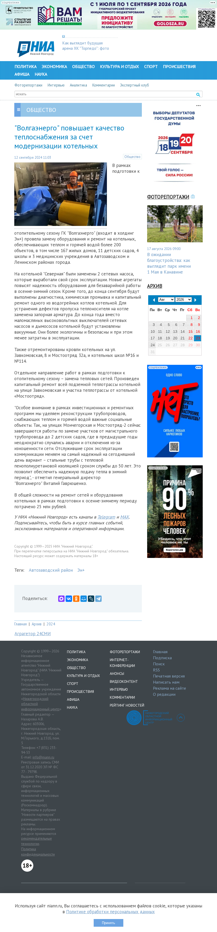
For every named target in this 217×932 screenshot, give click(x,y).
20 (175, 338)
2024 (51, 623)
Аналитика (78, 85)
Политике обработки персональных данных (110, 912)
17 (153, 338)
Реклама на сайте (169, 688)
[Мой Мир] (83, 598)
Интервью (56, 85)
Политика (26, 66)
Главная (20, 623)
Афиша (22, 74)
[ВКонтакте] (69, 598)
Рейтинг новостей (127, 705)
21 (182, 338)
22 (190, 338)
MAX (124, 517)
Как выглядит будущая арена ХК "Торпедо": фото (85, 45)
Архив (37, 623)
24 (153, 345)
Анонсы (117, 673)
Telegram (106, 517)
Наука (41, 74)
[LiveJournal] (91, 598)
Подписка (162, 657)
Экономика (54, 66)
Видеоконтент (124, 681)
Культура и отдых (119, 66)
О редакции (164, 694)
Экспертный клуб (134, 85)
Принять (108, 923)
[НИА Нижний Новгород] (35, 55)
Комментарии (103, 85)
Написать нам (166, 682)
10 (153, 331)
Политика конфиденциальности (38, 852)
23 (198, 338)
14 (182, 331)
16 (198, 331)
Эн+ (81, 570)
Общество (83, 66)
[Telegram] (98, 598)
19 (168, 338)
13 (175, 331)
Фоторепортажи (28, 85)
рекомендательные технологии (36, 841)
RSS (156, 669)
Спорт (151, 66)
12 (168, 331)
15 (190, 331)
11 (160, 331)
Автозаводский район (51, 570)
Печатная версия (169, 676)
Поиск (159, 663)
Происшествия (179, 66)
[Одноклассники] (76, 598)
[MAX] (61, 598)
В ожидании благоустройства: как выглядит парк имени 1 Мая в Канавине (169, 263)
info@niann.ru (43, 757)
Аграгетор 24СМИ (33, 634)
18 (160, 338)
